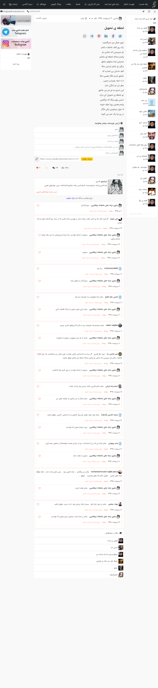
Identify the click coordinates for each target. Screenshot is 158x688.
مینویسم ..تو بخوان (139, 167)
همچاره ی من (142, 156)
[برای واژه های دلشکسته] (151, 147)
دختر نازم (143, 133)
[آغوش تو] (151, 180)
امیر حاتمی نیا (112, 354)
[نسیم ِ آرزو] (151, 124)
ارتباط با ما (13, 4)
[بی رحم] (151, 102)
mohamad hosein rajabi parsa (104, 471)
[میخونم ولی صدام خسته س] (151, 52)
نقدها (78, 4)
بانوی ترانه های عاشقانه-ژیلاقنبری (104, 205)
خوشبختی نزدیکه (111, 152)
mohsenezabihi (111, 268)
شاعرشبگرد (143, 89)
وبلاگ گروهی (56, 4)
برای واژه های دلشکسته (138, 144)
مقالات (68, 4)
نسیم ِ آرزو (143, 122)
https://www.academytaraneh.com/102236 (56, 159)
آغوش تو (143, 178)
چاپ (83, 18)
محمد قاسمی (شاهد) (109, 414)
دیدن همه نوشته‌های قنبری (46, 191)
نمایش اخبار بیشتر (136, 213)
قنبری (98, 181)
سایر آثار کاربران (94, 4)
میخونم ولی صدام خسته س (140, 52)
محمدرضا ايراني (112, 386)
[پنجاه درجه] (151, 191)
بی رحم (144, 100)
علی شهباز (114, 218)
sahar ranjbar (112, 325)
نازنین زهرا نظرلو (111, 296)
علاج (116, 129)
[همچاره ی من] (151, 158)
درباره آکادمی (27, 4)
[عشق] (151, 80)
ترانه (119, 174)
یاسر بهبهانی (113, 443)
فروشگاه (43, 4)
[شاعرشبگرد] (151, 91)
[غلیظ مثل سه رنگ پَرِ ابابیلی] (151, 66)
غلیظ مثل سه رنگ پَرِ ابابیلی (139, 66)
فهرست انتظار (129, 4)
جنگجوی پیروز (112, 135)
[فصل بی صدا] (151, 30)
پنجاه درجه (143, 189)
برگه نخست (143, 4)
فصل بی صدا (142, 27)
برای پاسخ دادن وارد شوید (98, 211)
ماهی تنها (143, 111)
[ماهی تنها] (151, 113)
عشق (145, 77)
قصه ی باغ (143, 200)
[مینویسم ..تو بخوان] (151, 169)
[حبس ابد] (151, 41)
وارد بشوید (70, 198)
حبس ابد (143, 39)
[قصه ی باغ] (151, 202)
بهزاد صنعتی (113, 504)
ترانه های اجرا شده (112, 4)
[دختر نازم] (151, 135)
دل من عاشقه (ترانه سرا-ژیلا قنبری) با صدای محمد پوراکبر (96, 147)
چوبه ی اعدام (113, 141)
